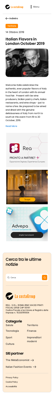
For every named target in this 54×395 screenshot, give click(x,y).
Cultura (10, 343)
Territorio (11, 26)
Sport (9, 337)
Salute (9, 325)
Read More (11, 126)
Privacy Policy (12, 377)
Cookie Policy (12, 382)
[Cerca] (44, 277)
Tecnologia (12, 330)
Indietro (13, 18)
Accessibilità (11, 386)
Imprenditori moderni (34, 339)
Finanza (31, 330)
